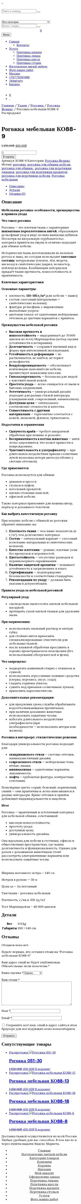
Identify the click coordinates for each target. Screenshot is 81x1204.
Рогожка (37, 105)
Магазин (14, 73)
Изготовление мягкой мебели (28, 66)
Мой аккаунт (44, 1173)
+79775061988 (19, 77)
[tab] (44, 186)
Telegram (16, 80)
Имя (6, 1011)
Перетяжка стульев (29, 63)
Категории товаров (44, 1158)
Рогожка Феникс (57, 160)
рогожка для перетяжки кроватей (41, 172)
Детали (14, 190)
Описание (16, 186)
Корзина (14, 84)
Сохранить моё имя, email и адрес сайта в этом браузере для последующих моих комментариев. (39, 1027)
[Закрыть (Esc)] (77, 4)
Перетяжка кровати (29, 52)
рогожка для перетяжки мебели (26, 175)
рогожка (19, 164)
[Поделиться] (68, 4)
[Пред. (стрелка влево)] (6, 602)
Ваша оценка (12, 973)
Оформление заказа (44, 1177)
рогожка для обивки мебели (48, 164)
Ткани (22, 105)
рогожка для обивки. (17, 168)
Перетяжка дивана (28, 56)
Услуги (13, 48)
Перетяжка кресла (28, 59)
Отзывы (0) (17, 193)
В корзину (8, 156)
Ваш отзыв (11, 980)
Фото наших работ (21, 70)
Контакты (23, 45)
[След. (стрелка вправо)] (74, 602)
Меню (6, 34)
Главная (14, 41)
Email (7, 1018)
